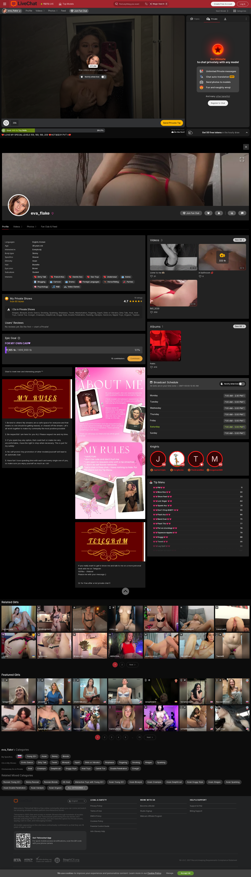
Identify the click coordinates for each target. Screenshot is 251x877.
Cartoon (57, 282)
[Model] (246, 147)
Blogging (41, 282)
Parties (130, 282)
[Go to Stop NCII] (71, 860)
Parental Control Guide (99, 826)
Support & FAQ (196, 806)
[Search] (146, 4)
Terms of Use (96, 811)
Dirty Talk (42, 277)
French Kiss (59, 277)
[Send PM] (242, 213)
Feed (63, 10)
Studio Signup (146, 811)
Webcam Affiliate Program (151, 816)
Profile (29, 10)
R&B (58, 287)
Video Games (74, 287)
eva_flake (7, 749)
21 (155, 276)
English (75, 801)
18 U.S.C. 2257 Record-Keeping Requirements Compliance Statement (208, 860)
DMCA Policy (95, 816)
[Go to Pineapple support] (57, 860)
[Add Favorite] (6, 123)
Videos (40, 10)
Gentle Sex (77, 277)
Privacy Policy (96, 806)
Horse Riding (113, 282)
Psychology (43, 287)
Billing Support (196, 811)
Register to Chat (218, 103)
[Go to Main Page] (23, 4)
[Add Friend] (232, 213)
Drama (72, 282)
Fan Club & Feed (49, 226)
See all (238, 240)
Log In (242, 4)
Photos (53, 10)
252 (155, 312)
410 (155, 367)
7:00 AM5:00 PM (233, 402)
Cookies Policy (96, 821)
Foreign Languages (91, 282)
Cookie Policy (154, 873)
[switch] (242, 384)
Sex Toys (95, 277)
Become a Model (147, 806)
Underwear (112, 277)
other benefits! (223, 96)
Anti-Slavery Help (97, 831)
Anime (128, 277)
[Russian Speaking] (20, 756)
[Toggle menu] (4, 4)
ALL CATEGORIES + (76, 788)
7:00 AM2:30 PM (234, 396)
